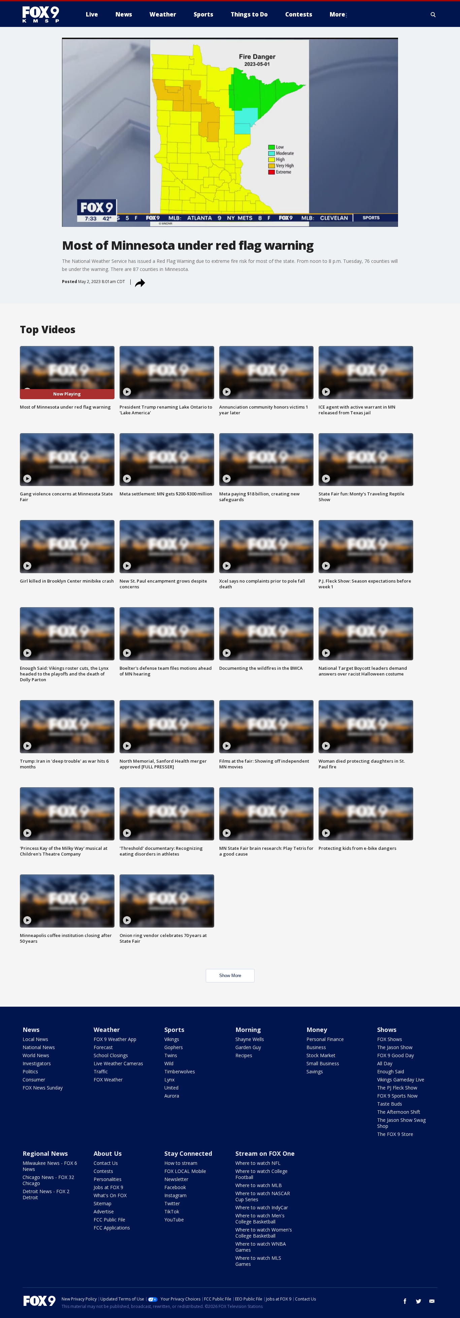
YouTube (174, 1219)
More (337, 14)
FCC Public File (109, 1219)
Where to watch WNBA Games (260, 1247)
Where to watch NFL (258, 1163)
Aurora (171, 1095)
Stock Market (320, 1055)
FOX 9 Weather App (115, 1039)
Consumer (34, 1079)
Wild (168, 1063)
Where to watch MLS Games (258, 1261)
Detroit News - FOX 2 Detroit (46, 1194)
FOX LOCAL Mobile (185, 1171)
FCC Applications (112, 1227)
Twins (170, 1055)
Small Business (322, 1063)
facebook (405, 1301)
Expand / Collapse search (433, 14)
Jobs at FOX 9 (108, 1187)
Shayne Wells (249, 1039)
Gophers (173, 1047)
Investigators (37, 1063)
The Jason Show (395, 1047)
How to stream (180, 1163)
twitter (418, 1301)
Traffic (101, 1071)
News (31, 1030)
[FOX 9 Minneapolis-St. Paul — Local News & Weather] (45, 14)
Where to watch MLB (258, 1185)
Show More (230, 975)
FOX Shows (389, 1039)
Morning (248, 1030)
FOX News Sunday (43, 1087)
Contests (103, 1171)
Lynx (169, 1079)
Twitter (172, 1203)
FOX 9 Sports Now (397, 1095)
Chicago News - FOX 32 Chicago (48, 1180)
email (432, 1301)
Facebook (175, 1187)
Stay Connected (188, 1153)
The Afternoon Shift (398, 1112)
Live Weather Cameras (118, 1063)
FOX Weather (108, 1079)
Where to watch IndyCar (261, 1207)
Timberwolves (179, 1071)
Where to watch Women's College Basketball (263, 1232)
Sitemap (102, 1203)
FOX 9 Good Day (395, 1055)
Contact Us (106, 1163)
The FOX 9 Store (395, 1134)
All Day (384, 1063)
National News (39, 1047)
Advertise (104, 1211)
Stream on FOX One (265, 1153)
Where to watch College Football (261, 1174)
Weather (107, 1030)
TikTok (171, 1211)
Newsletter (176, 1179)
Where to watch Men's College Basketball (260, 1218)
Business (316, 1047)
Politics (30, 1071)
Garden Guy (248, 1047)
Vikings (171, 1039)
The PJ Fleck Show (397, 1087)
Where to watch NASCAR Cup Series (262, 1196)
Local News (35, 1039)
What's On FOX (110, 1195)
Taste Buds (389, 1104)
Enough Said (390, 1071)
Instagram (175, 1195)
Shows (386, 1030)
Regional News (45, 1153)
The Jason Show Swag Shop (401, 1123)
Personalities (108, 1179)
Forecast (103, 1047)
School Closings (111, 1055)
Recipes (243, 1055)
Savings (314, 1071)
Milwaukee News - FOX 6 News (50, 1166)
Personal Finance (325, 1039)
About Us (108, 1153)
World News (36, 1055)
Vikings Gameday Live (400, 1079)
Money (316, 1030)
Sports (174, 1030)
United (171, 1087)
